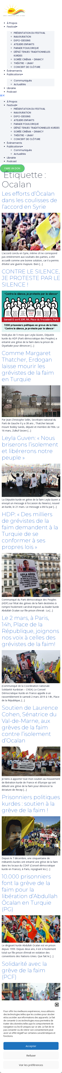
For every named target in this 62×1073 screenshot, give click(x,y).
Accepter (31, 1046)
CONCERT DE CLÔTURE (27, 67)
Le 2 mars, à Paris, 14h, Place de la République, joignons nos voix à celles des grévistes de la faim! (30, 630)
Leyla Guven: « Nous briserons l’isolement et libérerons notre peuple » (30, 448)
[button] (57, 1004)
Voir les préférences (31, 1065)
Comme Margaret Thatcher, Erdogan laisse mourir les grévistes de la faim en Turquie (28, 366)
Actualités (20, 84)
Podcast (12, 91)
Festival (11, 26)
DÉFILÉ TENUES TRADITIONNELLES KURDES (32, 53)
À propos (12, 23)
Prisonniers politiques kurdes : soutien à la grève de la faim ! (31, 804)
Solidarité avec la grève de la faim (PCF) (24, 970)
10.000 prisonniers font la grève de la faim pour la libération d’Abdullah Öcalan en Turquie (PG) (30, 893)
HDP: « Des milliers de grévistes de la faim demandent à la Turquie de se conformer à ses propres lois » (30, 530)
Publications (14, 74)
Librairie (11, 88)
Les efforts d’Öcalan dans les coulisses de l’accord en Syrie (29, 200)
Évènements (14, 70)
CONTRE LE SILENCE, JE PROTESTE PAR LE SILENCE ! (31, 278)
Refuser (31, 1055)
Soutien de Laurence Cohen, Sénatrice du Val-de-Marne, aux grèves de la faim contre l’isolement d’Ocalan (30, 724)
